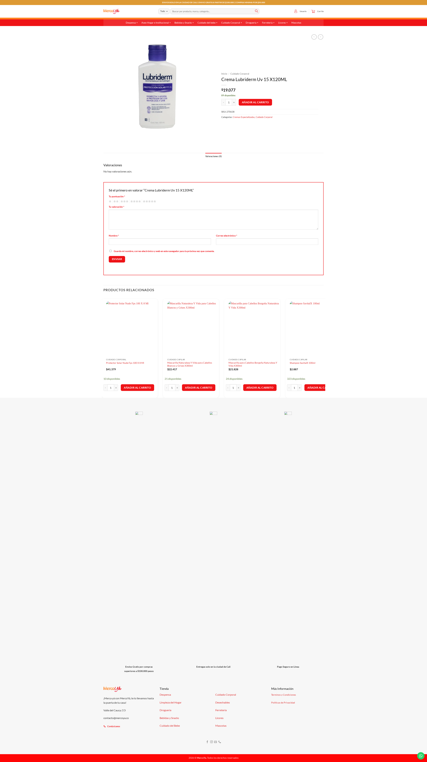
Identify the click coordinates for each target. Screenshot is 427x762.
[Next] (323, 346)
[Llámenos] (219, 741)
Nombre (114, 235)
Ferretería (267, 22)
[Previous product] (320, 37)
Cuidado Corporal (230, 22)
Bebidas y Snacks (183, 22)
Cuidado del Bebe (170, 725)
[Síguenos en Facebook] (207, 741)
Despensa (131, 22)
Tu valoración (116, 206)
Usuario (303, 11)
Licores (282, 22)
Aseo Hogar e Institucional (155, 22)
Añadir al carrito (255, 102)
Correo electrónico (226, 235)
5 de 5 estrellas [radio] (149, 201)
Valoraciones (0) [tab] (213, 156)
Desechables (222, 702)
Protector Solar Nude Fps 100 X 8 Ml (125, 362)
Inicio (224, 73)
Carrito (320, 11)
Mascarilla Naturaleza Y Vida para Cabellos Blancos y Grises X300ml (189, 364)
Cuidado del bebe (206, 22)
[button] (295, 11)
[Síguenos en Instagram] (211, 741)
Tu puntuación (117, 196)
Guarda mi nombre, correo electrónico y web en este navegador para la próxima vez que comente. (164, 251)
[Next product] (314, 37)
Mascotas (296, 22)
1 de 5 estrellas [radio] (109, 201)
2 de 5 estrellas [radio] (115, 201)
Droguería (251, 22)
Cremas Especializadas (244, 117)
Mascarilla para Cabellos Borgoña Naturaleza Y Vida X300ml (253, 364)
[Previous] (103, 346)
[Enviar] (257, 11)
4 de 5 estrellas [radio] (135, 201)
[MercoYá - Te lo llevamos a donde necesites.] (111, 11)
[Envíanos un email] (215, 741)
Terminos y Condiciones (283, 694)
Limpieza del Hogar (170, 702)
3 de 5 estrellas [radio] (123, 201)
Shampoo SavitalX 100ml (302, 362)
